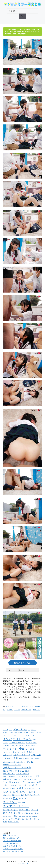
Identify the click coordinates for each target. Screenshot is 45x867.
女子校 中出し (8, 771)
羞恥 (15, 816)
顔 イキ (36, 819)
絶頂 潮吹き (26, 813)
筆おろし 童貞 (7, 798)
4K (10, 729)
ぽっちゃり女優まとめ (12, 841)
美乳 (32, 813)
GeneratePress (22, 864)
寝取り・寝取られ (22, 774)
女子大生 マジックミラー (12, 765)
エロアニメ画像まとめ (12, 846)
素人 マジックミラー (16, 806)
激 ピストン (7, 792)
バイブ (34, 739)
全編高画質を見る (22, 662)
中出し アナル (32, 749)
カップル (39, 732)
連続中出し (25, 819)
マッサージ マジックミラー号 (25, 745)
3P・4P (5, 730)
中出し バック (6, 752)
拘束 (29, 782)
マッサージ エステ (31, 743)
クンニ (15, 735)
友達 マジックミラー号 (9, 762)
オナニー (33, 732)
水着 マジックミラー (16, 785)
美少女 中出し (7, 816)
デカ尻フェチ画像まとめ (13, 849)
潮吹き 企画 (28, 788)
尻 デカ (26, 777)
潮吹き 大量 (36, 788)
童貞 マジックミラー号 (32, 795)
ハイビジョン (27, 706)
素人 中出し (24, 809)
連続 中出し (16, 819)
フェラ (5, 743)
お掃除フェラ (13, 732)
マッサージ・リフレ (10, 749)
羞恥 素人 (28, 816)
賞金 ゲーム (6, 819)
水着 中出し (6, 788)
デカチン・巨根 (23, 735)
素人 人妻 (34, 810)
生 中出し (23, 792)
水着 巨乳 (13, 788)
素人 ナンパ (10, 802)
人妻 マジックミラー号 (21, 755)
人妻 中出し (7, 758)
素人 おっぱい (23, 798)
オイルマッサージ (24, 732)
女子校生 (19, 770)
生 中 (16, 791)
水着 (39, 782)
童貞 (22, 795)
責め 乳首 (34, 816)
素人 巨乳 (17, 813)
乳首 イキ (32, 752)
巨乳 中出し (8, 779)
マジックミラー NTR (17, 743)
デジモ (33, 735)
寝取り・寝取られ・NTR (13, 776)
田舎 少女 (36, 710)
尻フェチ (32, 776)
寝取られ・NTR (9, 774)
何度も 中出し (24, 758)
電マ (31, 819)
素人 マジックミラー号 (10, 810)
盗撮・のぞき (7, 795)
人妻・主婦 (36, 755)
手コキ (26, 779)
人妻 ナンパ (7, 755)
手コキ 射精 (33, 779)
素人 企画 (8, 813)
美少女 (37, 813)
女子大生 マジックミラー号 (17, 767)
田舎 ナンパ (26, 710)
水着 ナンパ (6, 785)
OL (29, 730)
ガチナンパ (8, 735)
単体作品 (37, 758)
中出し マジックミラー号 (19, 752)
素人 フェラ (22, 802)
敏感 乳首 (33, 782)
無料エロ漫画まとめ (11, 838)
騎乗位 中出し (13, 822)
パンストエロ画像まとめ (13, 851)
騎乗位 (5, 822)
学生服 (9, 710)
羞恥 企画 (21, 816)
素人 (15, 798)
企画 (15, 758)
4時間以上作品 (20, 729)
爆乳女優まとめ (9, 835)
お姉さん (6, 732)
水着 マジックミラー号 (30, 785)
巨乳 (38, 776)
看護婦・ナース (16, 795)
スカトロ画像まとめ (11, 843)
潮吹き (20, 788)
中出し (23, 748)
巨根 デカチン (18, 779)
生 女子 (17, 710)
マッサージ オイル (8, 745)
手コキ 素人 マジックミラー (15, 782)
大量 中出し (19, 762)
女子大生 (28, 761)
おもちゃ (9, 706)
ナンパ (17, 706)
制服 (32, 758)
